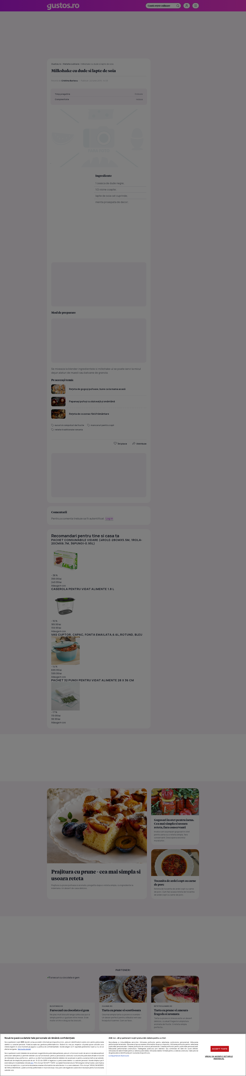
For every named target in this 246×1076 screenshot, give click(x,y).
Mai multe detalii (24, 1049)
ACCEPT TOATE (219, 1048)
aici (32, 1063)
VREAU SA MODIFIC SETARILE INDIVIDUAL (219, 1057)
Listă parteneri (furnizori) (119, 1056)
